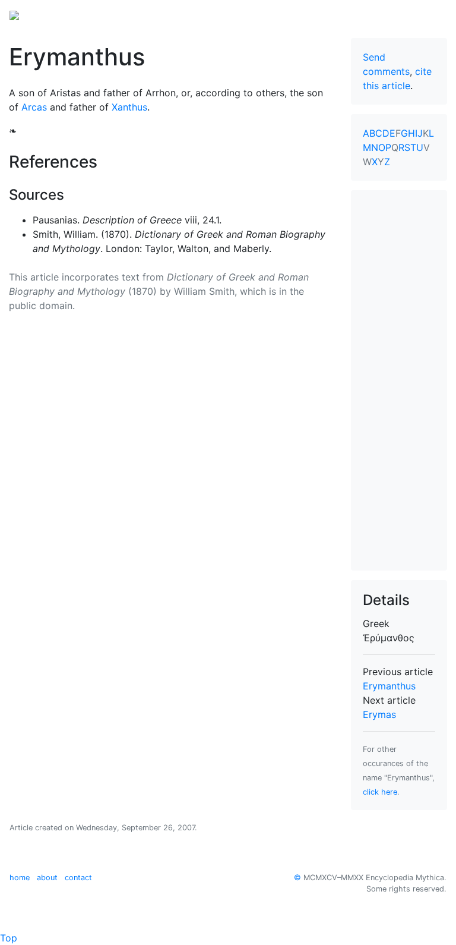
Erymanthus (389, 686)
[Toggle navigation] (429, 14)
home (20, 877)
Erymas (379, 714)
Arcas (34, 107)
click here (380, 792)
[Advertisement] (399, 380)
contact (78, 877)
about (47, 877)
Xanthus (129, 107)
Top (8, 938)
